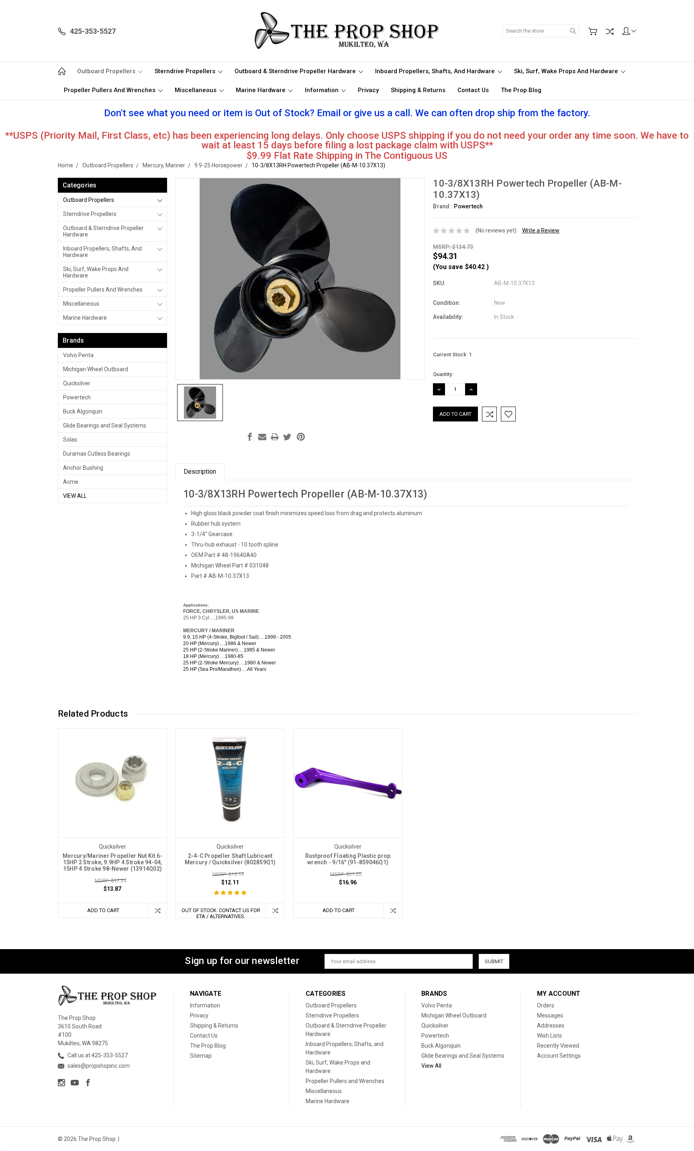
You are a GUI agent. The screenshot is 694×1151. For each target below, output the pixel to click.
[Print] (275, 437)
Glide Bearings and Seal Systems (104, 425)
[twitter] (287, 437)
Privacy (368, 90)
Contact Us (473, 90)
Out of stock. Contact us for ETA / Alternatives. (221, 912)
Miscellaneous (196, 90)
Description (200, 471)
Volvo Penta (78, 355)
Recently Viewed (558, 1045)
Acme (70, 482)
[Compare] (609, 31)
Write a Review (540, 230)
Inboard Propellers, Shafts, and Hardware (435, 71)
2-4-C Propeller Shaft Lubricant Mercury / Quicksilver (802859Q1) (230, 859)
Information (322, 90)
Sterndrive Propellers (186, 71)
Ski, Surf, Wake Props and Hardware (567, 71)
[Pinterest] (301, 437)
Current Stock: (452, 354)
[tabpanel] (112, 823)
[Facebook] (250, 437)
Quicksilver (76, 383)
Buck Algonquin (82, 411)
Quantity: (443, 374)
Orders (545, 1005)
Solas (70, 439)
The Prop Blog (521, 90)
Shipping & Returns (418, 90)
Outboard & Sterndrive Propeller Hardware (296, 71)
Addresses (550, 1025)
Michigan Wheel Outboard (95, 369)
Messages (550, 1015)
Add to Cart (103, 910)
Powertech (77, 397)
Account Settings (559, 1055)
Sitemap (201, 1055)
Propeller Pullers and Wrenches (110, 90)
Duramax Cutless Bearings (96, 453)
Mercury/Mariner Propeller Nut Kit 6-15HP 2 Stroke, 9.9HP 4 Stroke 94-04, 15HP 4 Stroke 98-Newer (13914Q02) (112, 862)
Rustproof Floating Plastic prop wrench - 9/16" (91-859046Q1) (348, 859)
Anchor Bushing (83, 468)
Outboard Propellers (107, 71)
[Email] (262, 437)
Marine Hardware (261, 90)
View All (75, 496)
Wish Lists (549, 1035)
